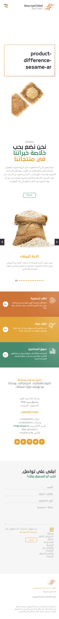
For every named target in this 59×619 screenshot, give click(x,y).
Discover (29, 195)
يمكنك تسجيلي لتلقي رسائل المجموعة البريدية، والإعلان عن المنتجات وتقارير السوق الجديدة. (46, 545)
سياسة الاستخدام (50, 596)
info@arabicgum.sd (21, 426)
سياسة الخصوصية (28, 532)
